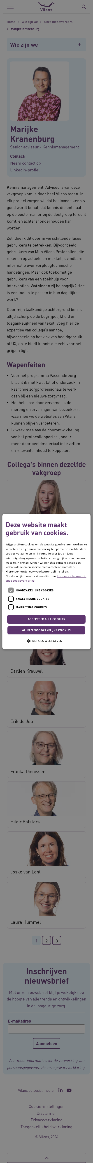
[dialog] (46, 581)
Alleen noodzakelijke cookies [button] (46, 630)
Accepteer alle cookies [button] (46, 619)
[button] (46, 641)
